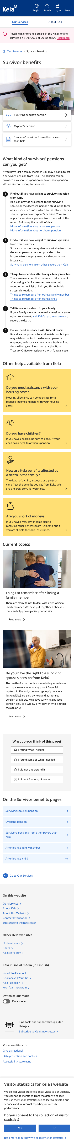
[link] (20, 22)
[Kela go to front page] (10, 8)
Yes (20, 1128)
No (54, 1128)
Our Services (14, 51)
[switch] (6, 1001)
